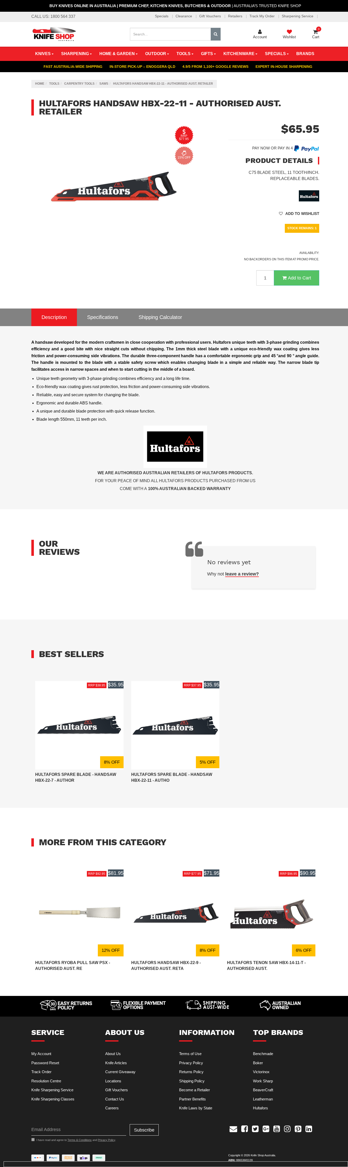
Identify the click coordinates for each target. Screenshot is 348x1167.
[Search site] (216, 34)
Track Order (41, 1072)
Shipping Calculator (160, 317)
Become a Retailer (194, 1090)
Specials (162, 16)
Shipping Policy (192, 1081)
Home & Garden (117, 54)
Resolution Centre (46, 1081)
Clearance (184, 16)
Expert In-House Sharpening (284, 67)
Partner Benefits (192, 1099)
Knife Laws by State (195, 1108)
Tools (184, 54)
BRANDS (305, 54)
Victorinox (261, 1072)
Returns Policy (191, 1072)
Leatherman (263, 1099)
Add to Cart (299, 277)
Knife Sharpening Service (52, 1090)
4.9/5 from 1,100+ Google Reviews (215, 67)
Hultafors (260, 1108)
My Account (41, 1053)
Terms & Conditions (80, 1140)
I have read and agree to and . (76, 1140)
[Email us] (233, 1128)
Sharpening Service (298, 16)
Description (54, 317)
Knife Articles (116, 1063)
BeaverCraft (263, 1090)
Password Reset (45, 1063)
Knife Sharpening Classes (52, 1099)
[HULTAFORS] (309, 195)
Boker (258, 1063)
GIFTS (207, 54)
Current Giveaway (120, 1072)
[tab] (54, 317)
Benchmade (263, 1053)
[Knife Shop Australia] (54, 34)
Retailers (235, 16)
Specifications (102, 317)
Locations (113, 1081)
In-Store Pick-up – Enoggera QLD (142, 67)
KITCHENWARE (239, 54)
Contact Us (114, 1099)
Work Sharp (263, 1081)
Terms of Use (190, 1053)
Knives (43, 54)
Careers (112, 1108)
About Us (113, 1053)
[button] (299, 213)
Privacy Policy (191, 1063)
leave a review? (242, 573)
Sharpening (75, 54)
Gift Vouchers (210, 16)
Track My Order (262, 16)
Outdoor (156, 54)
